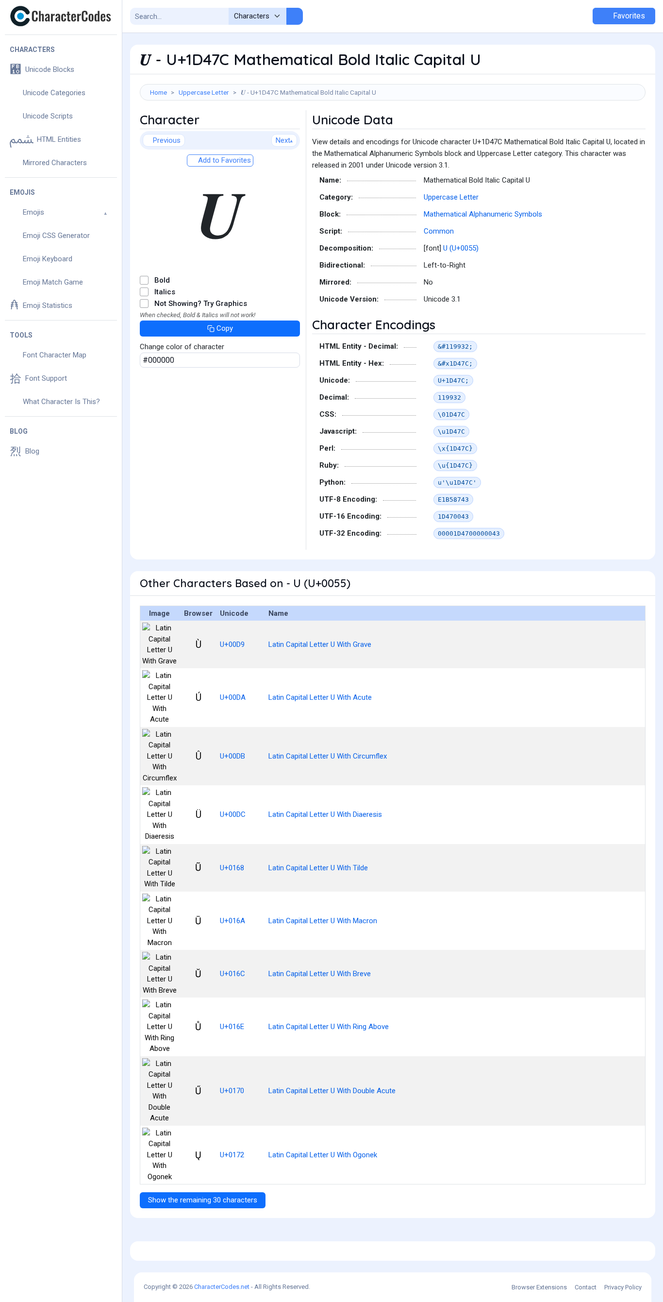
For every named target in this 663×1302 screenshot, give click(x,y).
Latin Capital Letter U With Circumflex (327, 756)
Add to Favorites (223, 160)
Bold (162, 280)
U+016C (232, 973)
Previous (167, 140)
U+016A (232, 920)
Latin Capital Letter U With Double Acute (332, 1090)
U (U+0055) (461, 248)
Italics (164, 291)
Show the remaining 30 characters (202, 1200)
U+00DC (233, 814)
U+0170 (232, 1090)
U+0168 (232, 867)
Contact (586, 1287)
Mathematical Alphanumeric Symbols (483, 214)
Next (283, 140)
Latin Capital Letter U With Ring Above (328, 1026)
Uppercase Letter (204, 92)
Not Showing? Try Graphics (200, 303)
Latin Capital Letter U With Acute (320, 697)
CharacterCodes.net (221, 1286)
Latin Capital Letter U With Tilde (318, 867)
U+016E (232, 1026)
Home (158, 92)
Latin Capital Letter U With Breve (319, 973)
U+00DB (232, 756)
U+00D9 (232, 644)
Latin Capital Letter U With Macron (322, 920)
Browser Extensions (539, 1287)
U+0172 (232, 1154)
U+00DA (233, 697)
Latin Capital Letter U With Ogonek (322, 1154)
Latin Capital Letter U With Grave (319, 644)
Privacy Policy (623, 1287)
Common (439, 231)
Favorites (628, 15)
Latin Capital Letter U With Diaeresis (325, 814)
